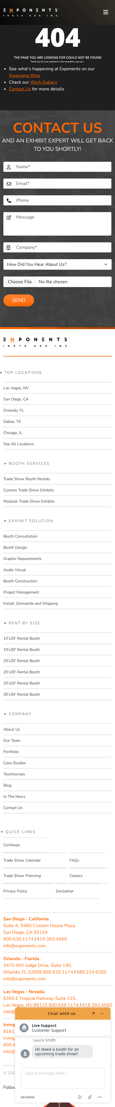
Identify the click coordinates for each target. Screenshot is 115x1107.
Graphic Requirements (22, 558)
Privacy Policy (15, 891)
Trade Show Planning (22, 875)
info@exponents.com (24, 946)
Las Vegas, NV (16, 388)
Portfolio (11, 751)
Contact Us (20, 89)
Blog (7, 785)
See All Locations (18, 444)
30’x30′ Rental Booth (21, 694)
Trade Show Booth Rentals (26, 479)
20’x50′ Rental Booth (21, 683)
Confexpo (11, 845)
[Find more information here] (63, 1055)
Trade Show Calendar (22, 860)
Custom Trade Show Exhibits (28, 490)
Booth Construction (20, 581)
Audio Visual (14, 570)
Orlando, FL (13, 410)
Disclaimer (65, 891)
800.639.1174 (18, 939)
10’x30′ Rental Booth (21, 649)
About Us (11, 729)
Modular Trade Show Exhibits (29, 501)
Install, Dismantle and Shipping (30, 603)
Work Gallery (43, 82)
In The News (14, 796)
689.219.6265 (91, 972)
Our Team (11, 740)
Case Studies (14, 763)
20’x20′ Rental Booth (21, 660)
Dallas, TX (12, 421)
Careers (76, 875)
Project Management (21, 592)
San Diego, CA (15, 399)
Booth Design (15, 547)
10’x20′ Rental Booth (21, 638)
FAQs (74, 860)
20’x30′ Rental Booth (21, 672)
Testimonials (14, 774)
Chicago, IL (12, 432)
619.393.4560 (52, 939)
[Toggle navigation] (106, 12)
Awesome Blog (24, 75)
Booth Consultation (20, 536)
